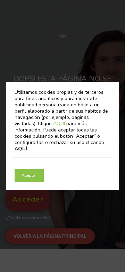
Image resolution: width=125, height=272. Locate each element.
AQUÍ (59, 123)
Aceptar (29, 175)
